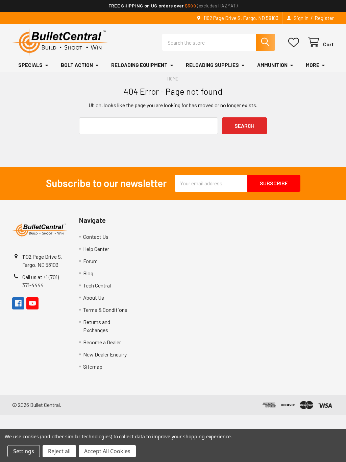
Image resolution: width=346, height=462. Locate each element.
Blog (88, 273)
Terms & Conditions (105, 309)
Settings (23, 451)
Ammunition (272, 65)
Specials (30, 65)
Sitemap (92, 366)
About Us (93, 297)
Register (324, 18)
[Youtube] (32, 303)
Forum (90, 261)
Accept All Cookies (107, 451)
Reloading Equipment (139, 65)
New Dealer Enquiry (105, 354)
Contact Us (95, 236)
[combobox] (218, 42)
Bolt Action (77, 65)
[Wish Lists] (295, 42)
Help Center (96, 249)
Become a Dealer (102, 342)
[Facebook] (18, 303)
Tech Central (97, 285)
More (312, 65)
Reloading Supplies (212, 65)
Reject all (59, 451)
